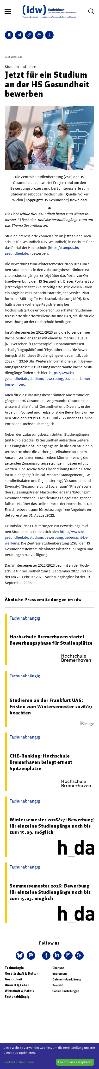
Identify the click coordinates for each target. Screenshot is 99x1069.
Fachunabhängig (17, 996)
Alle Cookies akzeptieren (75, 1062)
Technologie (14, 967)
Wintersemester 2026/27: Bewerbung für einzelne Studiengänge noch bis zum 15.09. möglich (51, 826)
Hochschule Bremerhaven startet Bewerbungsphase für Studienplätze (51, 640)
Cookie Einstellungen (65, 991)
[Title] (29, 35)
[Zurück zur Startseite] (49, 11)
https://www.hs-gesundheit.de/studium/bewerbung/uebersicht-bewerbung (46, 537)
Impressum (59, 974)
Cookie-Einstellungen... (19, 1062)
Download (78, 199)
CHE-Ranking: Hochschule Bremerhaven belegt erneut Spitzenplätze (41, 762)
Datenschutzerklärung (66, 979)
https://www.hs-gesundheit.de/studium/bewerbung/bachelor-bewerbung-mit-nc (48, 378)
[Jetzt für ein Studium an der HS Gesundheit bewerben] (19, 35)
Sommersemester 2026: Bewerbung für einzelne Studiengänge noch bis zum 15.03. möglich (50, 892)
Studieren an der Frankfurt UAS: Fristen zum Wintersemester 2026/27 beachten (51, 706)
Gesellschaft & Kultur (21, 973)
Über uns (58, 968)
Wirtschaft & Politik (19, 991)
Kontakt (57, 985)
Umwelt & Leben (17, 985)
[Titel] (9, 35)
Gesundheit (13, 979)
